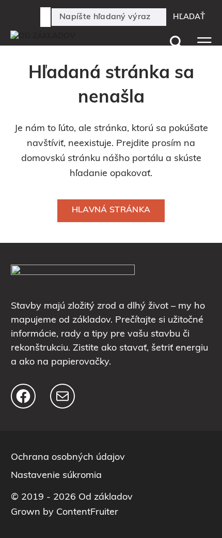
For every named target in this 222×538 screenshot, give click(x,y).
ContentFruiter (87, 512)
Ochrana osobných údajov (68, 457)
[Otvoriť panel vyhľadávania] (174, 43)
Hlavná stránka (111, 210)
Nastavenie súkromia (56, 476)
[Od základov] (67, 42)
